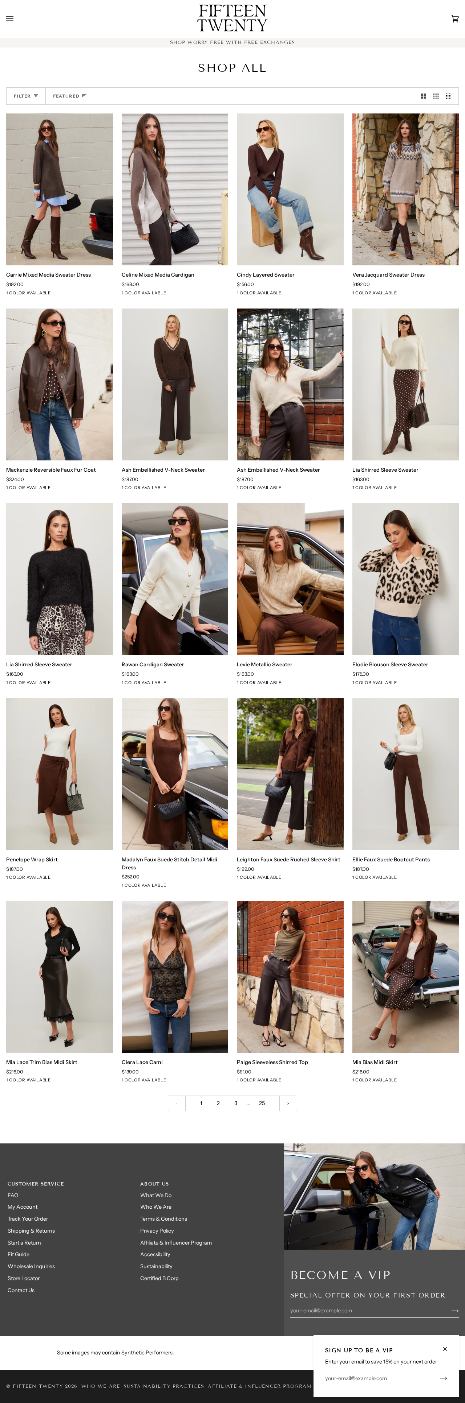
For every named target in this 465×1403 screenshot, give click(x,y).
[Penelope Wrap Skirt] (59, 774)
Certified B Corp (159, 1278)
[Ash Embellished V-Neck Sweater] (175, 384)
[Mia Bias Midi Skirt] (405, 977)
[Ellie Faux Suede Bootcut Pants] (405, 774)
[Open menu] (17, 19)
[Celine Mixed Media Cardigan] (175, 189)
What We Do (155, 1195)
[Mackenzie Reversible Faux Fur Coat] (59, 384)
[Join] (437, 1378)
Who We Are (155, 1207)
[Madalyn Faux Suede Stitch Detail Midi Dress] (175, 774)
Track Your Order (28, 1219)
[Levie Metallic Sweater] (290, 579)
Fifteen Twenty (37, 1386)
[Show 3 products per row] (436, 96)
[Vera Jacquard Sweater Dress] (405, 189)
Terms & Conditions (163, 1219)
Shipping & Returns (31, 1231)
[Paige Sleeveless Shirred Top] (290, 977)
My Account (22, 1207)
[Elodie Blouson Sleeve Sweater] (405, 579)
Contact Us (21, 1290)
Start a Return (24, 1242)
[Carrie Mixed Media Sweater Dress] (59, 189)
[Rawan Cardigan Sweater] (175, 579)
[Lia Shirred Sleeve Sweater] (405, 384)
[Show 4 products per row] (450, 96)
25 (262, 1103)
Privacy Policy (157, 1231)
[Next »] (288, 1103)
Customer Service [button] (36, 1184)
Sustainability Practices (164, 1386)
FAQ (13, 1195)
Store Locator (24, 1278)
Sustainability (156, 1266)
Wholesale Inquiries (31, 1266)
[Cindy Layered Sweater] (290, 189)
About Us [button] (154, 1184)
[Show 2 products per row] (423, 96)
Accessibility (155, 1254)
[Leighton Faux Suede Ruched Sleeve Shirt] (290, 774)
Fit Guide (18, 1254)
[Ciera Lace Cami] (175, 977)
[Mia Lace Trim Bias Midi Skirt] (59, 977)
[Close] (448, 1346)
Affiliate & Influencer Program (176, 1242)
